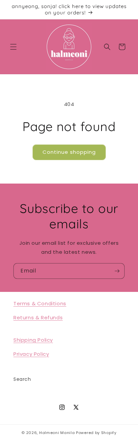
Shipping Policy (33, 339)
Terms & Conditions (39, 303)
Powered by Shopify (96, 432)
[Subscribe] (117, 271)
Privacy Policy (31, 353)
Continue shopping (69, 151)
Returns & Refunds (38, 317)
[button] (13, 46)
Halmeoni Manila (57, 432)
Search (22, 379)
